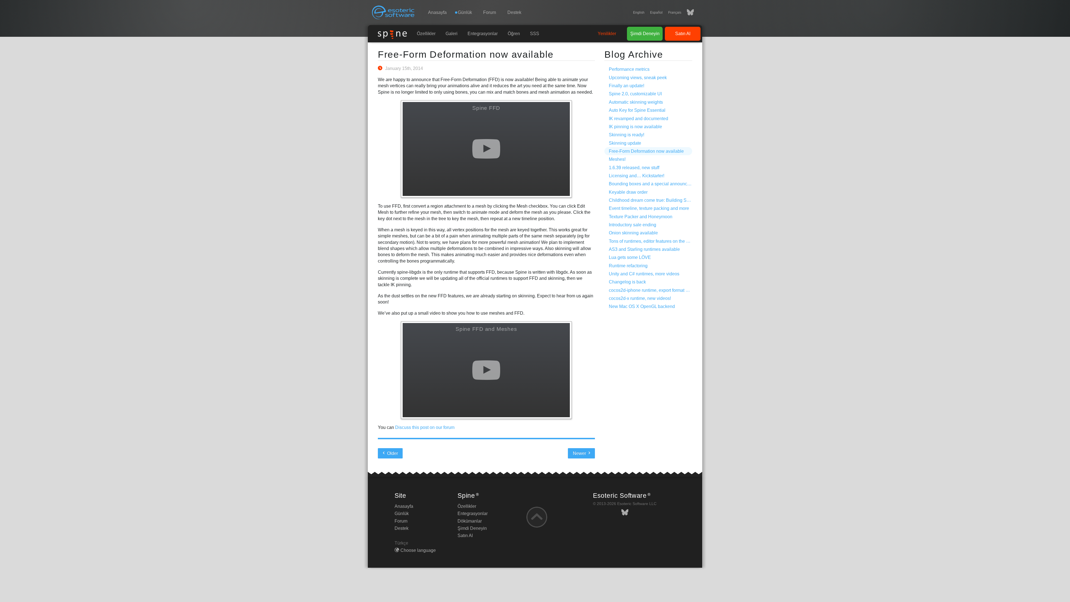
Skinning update (625, 143)
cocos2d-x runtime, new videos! (640, 298)
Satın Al (682, 33)
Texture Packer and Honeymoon (640, 216)
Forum (489, 12)
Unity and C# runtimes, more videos (644, 273)
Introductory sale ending (632, 224)
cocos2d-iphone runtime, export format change (654, 290)
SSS (534, 33)
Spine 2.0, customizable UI (635, 93)
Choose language (418, 550)
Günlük (402, 513)
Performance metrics (629, 69)
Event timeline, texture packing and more (649, 208)
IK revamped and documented (638, 118)
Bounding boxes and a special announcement (654, 183)
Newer (580, 453)
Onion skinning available (633, 232)
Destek (514, 12)
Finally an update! (626, 85)
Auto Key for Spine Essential (637, 110)
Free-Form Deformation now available (466, 54)
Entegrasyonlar (483, 33)
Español (656, 12)
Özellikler (426, 33)
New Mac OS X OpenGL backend (642, 306)
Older (392, 453)
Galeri (452, 33)
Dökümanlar (470, 521)
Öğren (514, 33)
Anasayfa (437, 12)
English (639, 12)
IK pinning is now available (635, 126)
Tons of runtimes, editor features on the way (651, 241)
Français (674, 12)
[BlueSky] (687, 12)
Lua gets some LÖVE (630, 257)
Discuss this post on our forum (424, 427)
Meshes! (617, 159)
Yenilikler (607, 33)
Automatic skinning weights (636, 102)
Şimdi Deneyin (645, 33)
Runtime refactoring (628, 265)
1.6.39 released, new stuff (634, 167)
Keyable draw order (628, 192)
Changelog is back (627, 282)
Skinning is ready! (626, 134)
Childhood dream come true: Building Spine (652, 200)
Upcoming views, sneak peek (638, 77)
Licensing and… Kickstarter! (636, 175)
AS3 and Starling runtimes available (644, 249)
